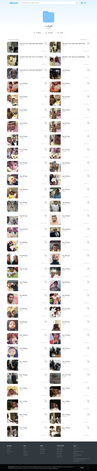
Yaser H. (49, 28)
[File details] (12, 47)
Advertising (42, 449)
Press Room (9, 451)
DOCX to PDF (60, 451)
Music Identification (77, 455)
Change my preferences (53, 468)
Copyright (42, 451)
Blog (8, 453)
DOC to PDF (59, 447)
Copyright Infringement (78, 451)
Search (8, 449)
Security (75, 453)
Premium (9, 447)
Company (42, 447)
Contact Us (26, 455)
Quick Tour (26, 451)
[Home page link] (14, 3)
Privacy (75, 449)
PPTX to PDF (59, 449)
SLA (74, 456)
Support (25, 447)
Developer (42, 453)
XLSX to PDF (59, 456)
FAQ (24, 449)
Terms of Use (76, 447)
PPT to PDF (59, 455)
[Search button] (77, 3)
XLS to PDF (59, 453)
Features (26, 453)
